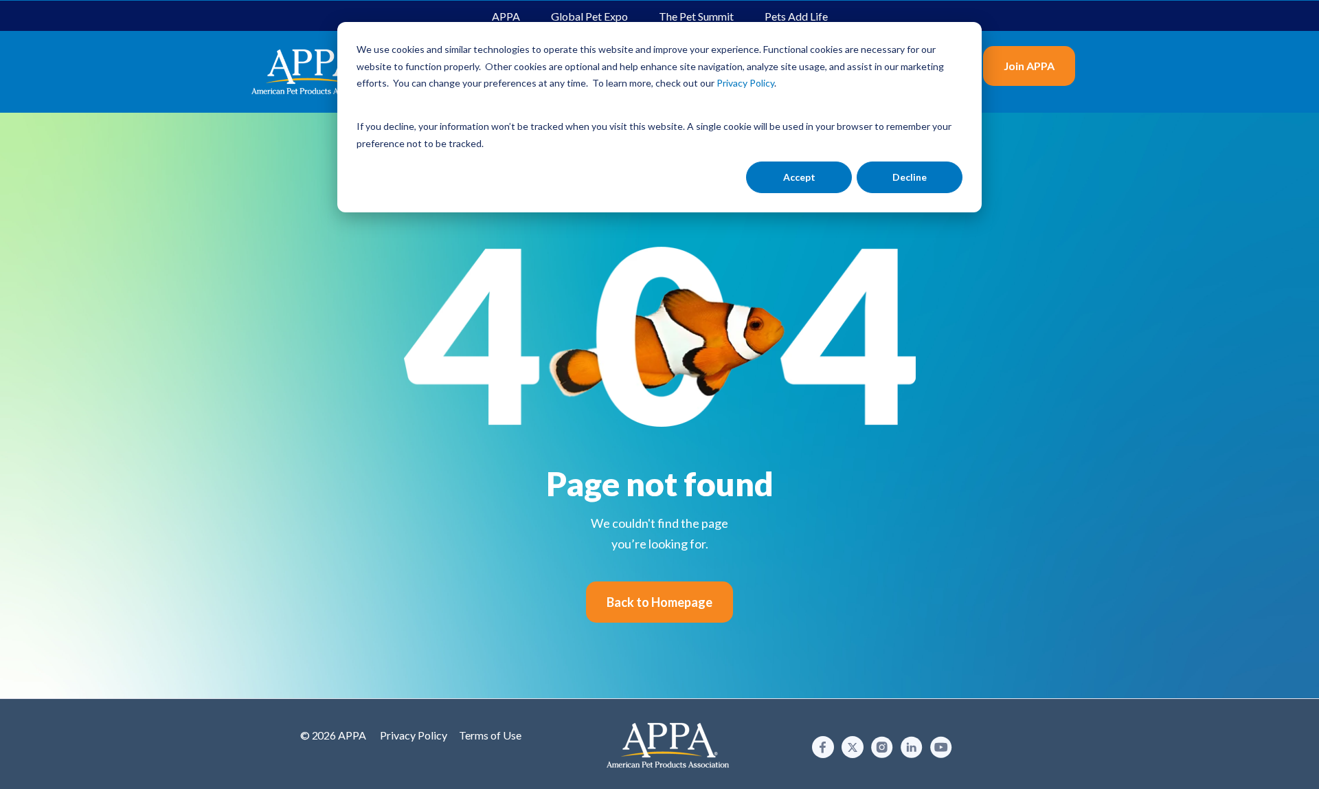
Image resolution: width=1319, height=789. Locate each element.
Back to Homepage (659, 602)
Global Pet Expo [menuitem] (589, 16)
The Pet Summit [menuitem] (696, 16)
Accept (799, 177)
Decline (909, 177)
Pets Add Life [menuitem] (796, 16)
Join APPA (1029, 65)
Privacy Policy (413, 735)
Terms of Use (490, 735)
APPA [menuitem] (506, 16)
